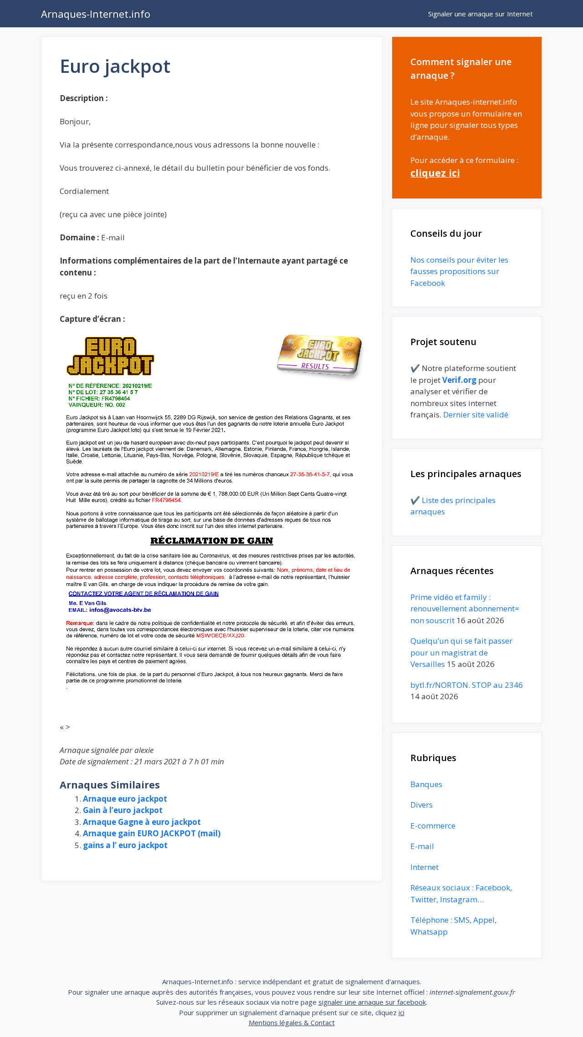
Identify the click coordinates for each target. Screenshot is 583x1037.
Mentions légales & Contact (292, 1022)
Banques (426, 784)
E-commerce (432, 825)
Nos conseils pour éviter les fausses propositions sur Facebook (459, 271)
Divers (421, 804)
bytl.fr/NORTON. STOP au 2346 (466, 685)
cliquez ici (435, 172)
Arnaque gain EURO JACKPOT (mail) (151, 833)
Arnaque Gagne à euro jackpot (142, 822)
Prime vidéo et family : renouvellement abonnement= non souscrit (464, 608)
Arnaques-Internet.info (95, 13)
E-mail (422, 846)
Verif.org (459, 380)
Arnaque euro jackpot (125, 798)
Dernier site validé (475, 414)
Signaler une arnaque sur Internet (480, 13)
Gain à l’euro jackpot (123, 810)
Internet (424, 867)
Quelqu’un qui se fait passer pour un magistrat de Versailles (461, 652)
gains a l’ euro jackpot (125, 845)
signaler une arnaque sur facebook (372, 1001)
